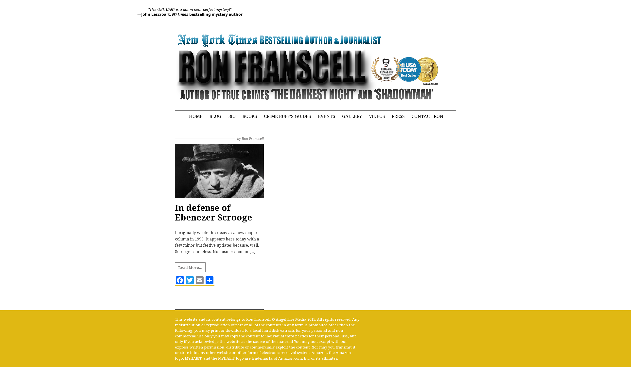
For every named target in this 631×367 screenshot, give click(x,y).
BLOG (215, 116)
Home (196, 116)
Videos (377, 116)
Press (398, 116)
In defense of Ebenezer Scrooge (213, 212)
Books (250, 116)
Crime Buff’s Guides (287, 116)
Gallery (352, 116)
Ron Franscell (253, 138)
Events (326, 116)
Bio (232, 116)
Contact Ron (427, 116)
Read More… (190, 267)
